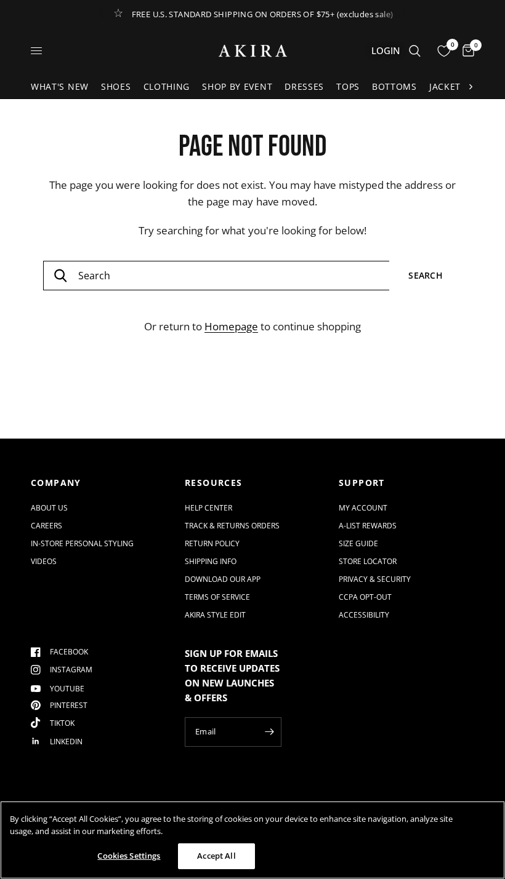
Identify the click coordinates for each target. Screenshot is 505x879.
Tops (348, 86)
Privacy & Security (375, 579)
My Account (363, 508)
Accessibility (364, 615)
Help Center (208, 508)
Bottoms (394, 86)
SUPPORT (362, 483)
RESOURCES (214, 483)
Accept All (216, 855)
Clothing (166, 86)
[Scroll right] (470, 87)
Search (425, 275)
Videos (44, 561)
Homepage (231, 326)
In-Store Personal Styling (82, 543)
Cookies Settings (128, 855)
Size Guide (358, 543)
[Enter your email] (269, 732)
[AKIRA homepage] (253, 50)
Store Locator (368, 561)
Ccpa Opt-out (365, 597)
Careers (46, 525)
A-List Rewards (368, 525)
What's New (60, 86)
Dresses (304, 86)
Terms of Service (217, 597)
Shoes (116, 86)
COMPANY (56, 483)
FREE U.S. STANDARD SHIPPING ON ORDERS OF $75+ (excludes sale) (263, 14)
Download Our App (223, 579)
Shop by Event (237, 86)
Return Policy (212, 543)
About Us (49, 508)
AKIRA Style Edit (215, 615)
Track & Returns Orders (232, 525)
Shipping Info (210, 561)
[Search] (415, 50)
